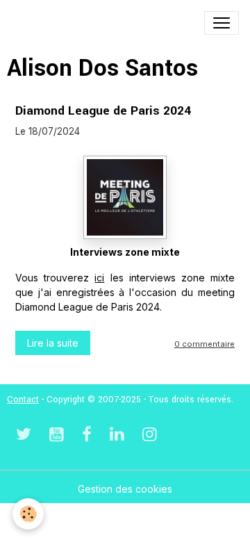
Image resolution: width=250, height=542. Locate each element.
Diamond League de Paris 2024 (103, 111)
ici (99, 278)
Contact (23, 399)
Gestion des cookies (125, 489)
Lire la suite (52, 343)
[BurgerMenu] (221, 23)
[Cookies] (28, 513)
